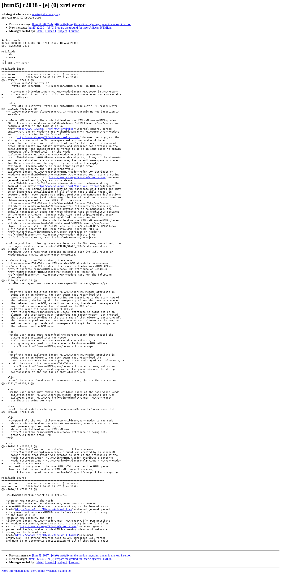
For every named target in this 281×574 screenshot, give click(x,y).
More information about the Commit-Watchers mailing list (36, 570)
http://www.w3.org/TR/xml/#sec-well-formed (48, 137)
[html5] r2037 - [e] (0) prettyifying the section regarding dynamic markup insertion (81, 24)
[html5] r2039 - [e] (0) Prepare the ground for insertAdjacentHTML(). (70, 27)
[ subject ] (62, 31)
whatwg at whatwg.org (46, 14)
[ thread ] (50, 31)
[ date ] (40, 31)
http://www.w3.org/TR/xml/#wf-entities (45, 128)
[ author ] (74, 31)
